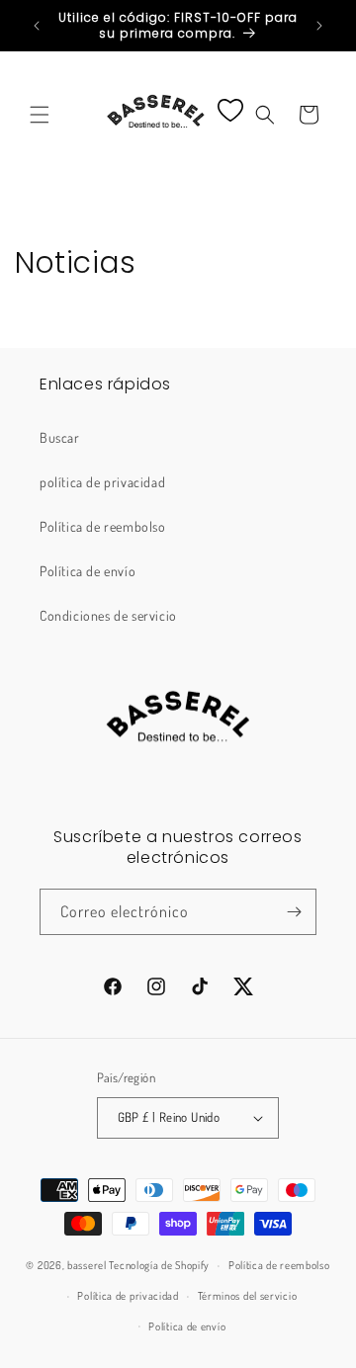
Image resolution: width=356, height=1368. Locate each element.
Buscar (60, 437)
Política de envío (87, 570)
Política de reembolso (103, 526)
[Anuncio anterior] (36, 25)
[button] (39, 114)
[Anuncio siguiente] (319, 25)
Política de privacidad (127, 1296)
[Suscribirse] (293, 912)
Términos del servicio (248, 1296)
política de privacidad (102, 481)
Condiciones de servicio (108, 615)
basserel (87, 1265)
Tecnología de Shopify (159, 1265)
